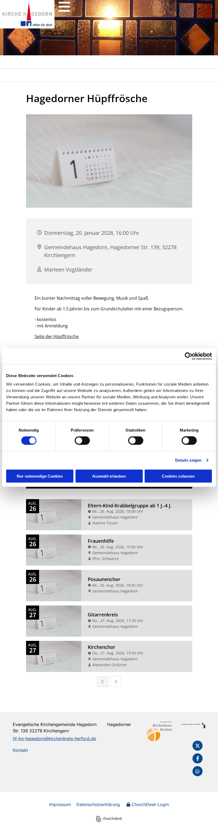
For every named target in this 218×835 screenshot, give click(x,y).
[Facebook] (198, 758)
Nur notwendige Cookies (40, 476)
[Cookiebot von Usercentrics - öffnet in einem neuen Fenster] (188, 356)
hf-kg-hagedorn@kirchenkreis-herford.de (54, 738)
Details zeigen (188, 460)
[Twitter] (198, 746)
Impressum (60, 804)
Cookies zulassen (178, 476)
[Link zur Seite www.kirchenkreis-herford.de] (159, 731)
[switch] (82, 440)
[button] (64, 6)
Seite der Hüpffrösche (57, 336)
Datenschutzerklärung (98, 804)
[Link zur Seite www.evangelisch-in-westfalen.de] (192, 725)
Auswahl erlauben (109, 476)
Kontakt (20, 750)
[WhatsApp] (198, 771)
